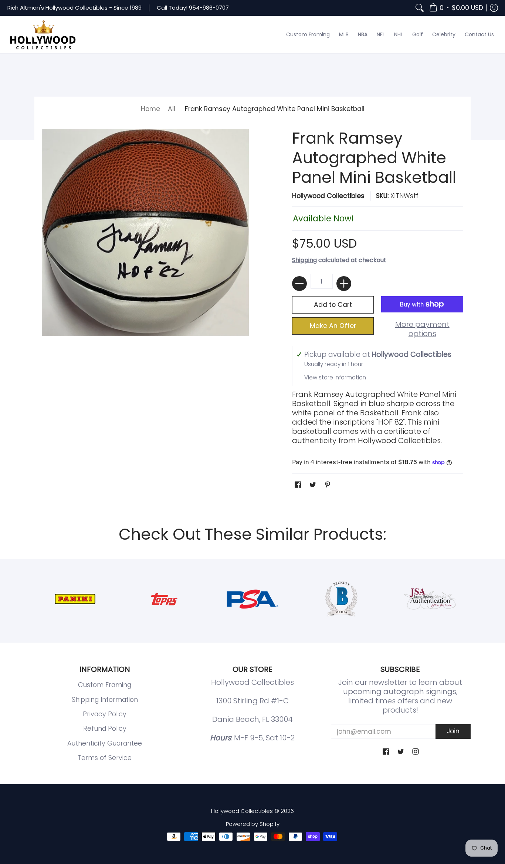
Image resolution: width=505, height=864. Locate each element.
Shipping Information (105, 699)
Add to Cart (333, 304)
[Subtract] (299, 283)
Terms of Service (105, 757)
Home (150, 108)
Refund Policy (104, 728)
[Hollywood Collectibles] (42, 34)
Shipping (304, 260)
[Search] (419, 8)
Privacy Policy (104, 714)
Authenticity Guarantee (104, 743)
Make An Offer (333, 325)
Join (453, 731)
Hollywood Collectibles (328, 195)
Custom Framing (104, 684)
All (171, 108)
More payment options (422, 329)
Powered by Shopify (252, 824)
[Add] (343, 283)
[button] (456, 8)
